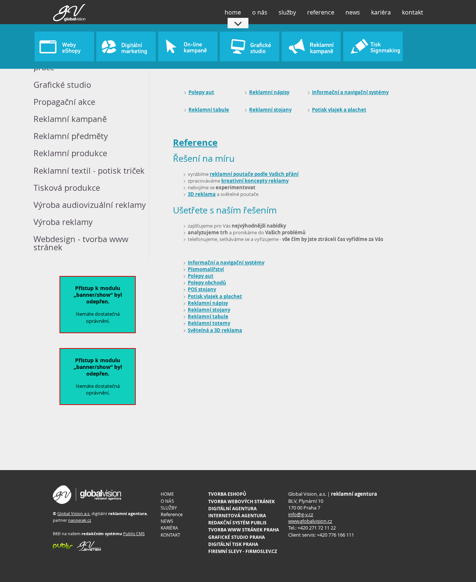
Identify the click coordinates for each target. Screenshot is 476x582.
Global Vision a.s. (73, 513)
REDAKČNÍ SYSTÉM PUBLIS (237, 523)
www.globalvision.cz (310, 521)
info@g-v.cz (300, 514)
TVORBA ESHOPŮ (227, 494)
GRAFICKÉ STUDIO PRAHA (236, 537)
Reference (195, 142)
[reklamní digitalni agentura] (87, 502)
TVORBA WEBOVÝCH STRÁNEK (241, 501)
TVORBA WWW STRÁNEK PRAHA (243, 530)
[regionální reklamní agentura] (87, 549)
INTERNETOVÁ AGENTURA (237, 515)
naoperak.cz (79, 520)
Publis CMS (134, 533)
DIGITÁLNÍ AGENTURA (232, 508)
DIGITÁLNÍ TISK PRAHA (233, 544)
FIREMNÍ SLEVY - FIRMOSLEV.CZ (242, 551)
